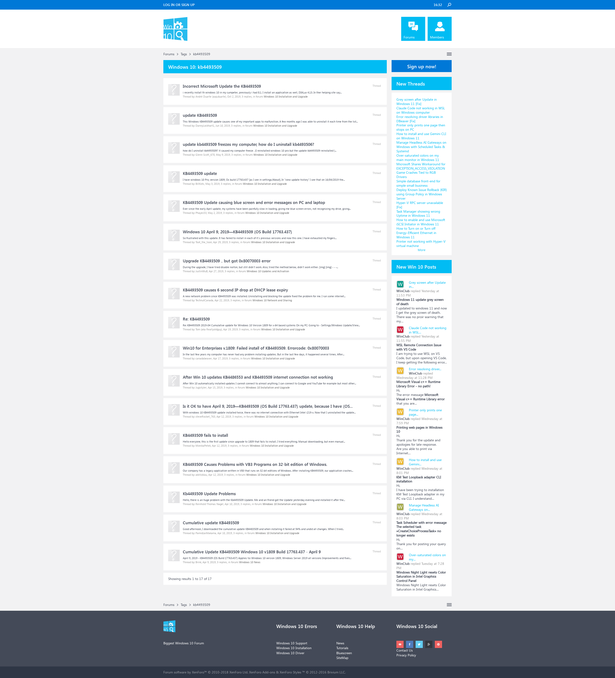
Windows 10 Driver (290, 653)
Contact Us (404, 650)
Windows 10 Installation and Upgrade (286, 96)
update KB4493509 (200, 115)
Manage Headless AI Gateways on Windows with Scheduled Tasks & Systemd (421, 146)
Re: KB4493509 (196, 319)
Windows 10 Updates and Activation (268, 271)
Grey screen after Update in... (427, 284)
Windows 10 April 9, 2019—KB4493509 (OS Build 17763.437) (237, 231)
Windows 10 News (249, 562)
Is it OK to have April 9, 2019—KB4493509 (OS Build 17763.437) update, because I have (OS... (268, 406)
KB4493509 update (200, 173)
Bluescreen (344, 653)
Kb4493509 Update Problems (209, 493)
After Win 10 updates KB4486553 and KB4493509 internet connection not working (258, 377)
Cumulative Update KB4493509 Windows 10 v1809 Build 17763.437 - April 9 (252, 552)
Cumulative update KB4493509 (211, 522)
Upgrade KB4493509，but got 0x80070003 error (227, 261)
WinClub (403, 291)
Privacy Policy (406, 655)
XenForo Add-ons (262, 672)
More (421, 250)
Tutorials (342, 648)
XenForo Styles (290, 672)
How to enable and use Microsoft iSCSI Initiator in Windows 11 (420, 221)
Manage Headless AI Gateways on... (424, 507)
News (340, 643)
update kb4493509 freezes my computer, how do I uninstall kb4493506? (248, 144)
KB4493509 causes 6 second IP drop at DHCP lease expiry (235, 290)
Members (437, 37)
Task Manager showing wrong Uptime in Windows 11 (418, 213)
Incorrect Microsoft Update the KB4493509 (222, 86)
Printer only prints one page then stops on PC (420, 127)
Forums (409, 37)
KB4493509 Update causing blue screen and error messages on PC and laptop (254, 202)
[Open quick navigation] (449, 54)
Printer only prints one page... (425, 412)
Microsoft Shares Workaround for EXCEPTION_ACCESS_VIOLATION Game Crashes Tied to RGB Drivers (420, 170)
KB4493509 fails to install (205, 435)
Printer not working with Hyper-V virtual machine (421, 243)
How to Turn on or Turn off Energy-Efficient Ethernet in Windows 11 (416, 232)
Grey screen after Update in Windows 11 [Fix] (416, 101)
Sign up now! (421, 66)
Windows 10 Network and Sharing (272, 300)
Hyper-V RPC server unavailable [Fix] (419, 204)
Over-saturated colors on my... (427, 557)
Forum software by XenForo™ (205, 672)
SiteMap (342, 657)
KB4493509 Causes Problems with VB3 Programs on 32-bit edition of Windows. (255, 464)
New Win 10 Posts (416, 266)
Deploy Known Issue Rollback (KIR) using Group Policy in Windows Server (421, 194)
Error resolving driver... (425, 369)
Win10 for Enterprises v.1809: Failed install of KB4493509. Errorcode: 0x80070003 (256, 348)
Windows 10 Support (291, 643)
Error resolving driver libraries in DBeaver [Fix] (419, 118)
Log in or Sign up (179, 4)
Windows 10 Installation (294, 648)
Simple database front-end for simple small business (418, 183)
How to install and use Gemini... (425, 461)
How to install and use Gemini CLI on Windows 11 (421, 135)
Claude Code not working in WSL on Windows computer (420, 110)
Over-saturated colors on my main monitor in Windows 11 (417, 157)
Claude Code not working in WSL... (427, 330)
